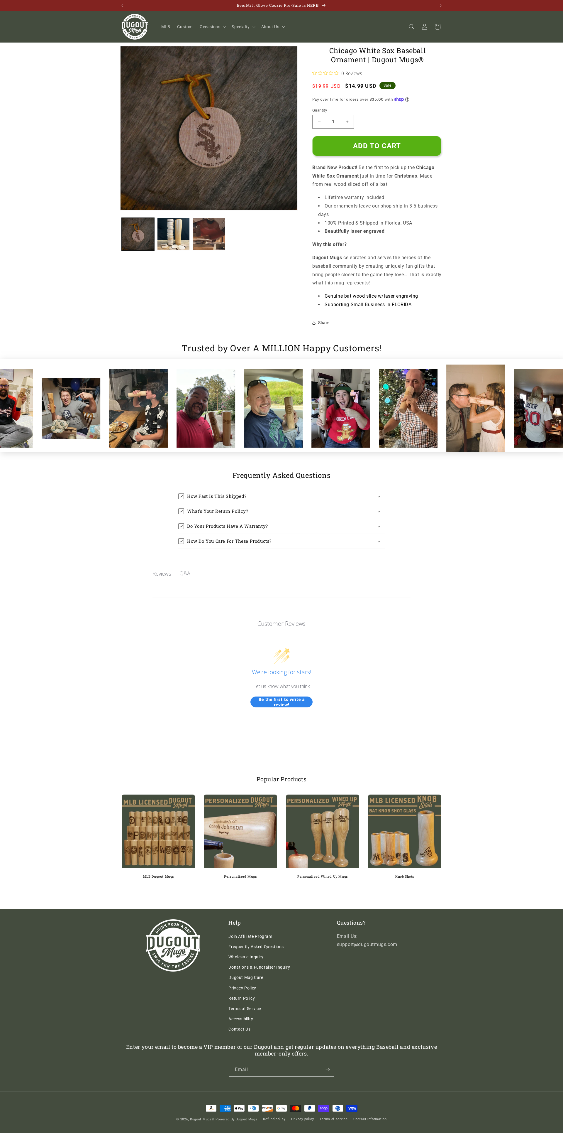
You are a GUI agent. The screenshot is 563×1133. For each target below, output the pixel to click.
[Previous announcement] (122, 5)
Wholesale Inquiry (245, 957)
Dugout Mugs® (202, 1119)
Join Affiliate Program (250, 936)
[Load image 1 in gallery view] (138, 234)
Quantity (319, 110)
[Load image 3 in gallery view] (209, 234)
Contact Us (239, 1029)
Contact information (369, 1119)
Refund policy (274, 1119)
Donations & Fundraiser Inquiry (259, 967)
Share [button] (324, 322)
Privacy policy (302, 1119)
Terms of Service (244, 1008)
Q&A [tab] (184, 573)
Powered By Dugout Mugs (236, 1119)
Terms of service (333, 1119)
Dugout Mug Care (245, 977)
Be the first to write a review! (282, 702)
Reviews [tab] (161, 573)
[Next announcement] (440, 5)
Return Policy (241, 998)
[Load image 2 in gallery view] (173, 234)
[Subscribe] (327, 1070)
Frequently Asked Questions (256, 946)
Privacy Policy (242, 988)
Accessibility (240, 1018)
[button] (212, 27)
